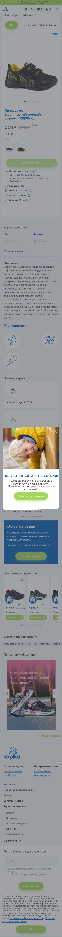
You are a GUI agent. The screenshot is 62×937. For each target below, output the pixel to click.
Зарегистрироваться (31, 496)
